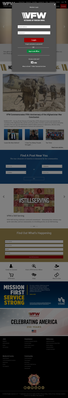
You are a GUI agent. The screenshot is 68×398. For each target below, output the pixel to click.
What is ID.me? (26, 66)
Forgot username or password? (34, 44)
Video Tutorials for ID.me (39, 66)
